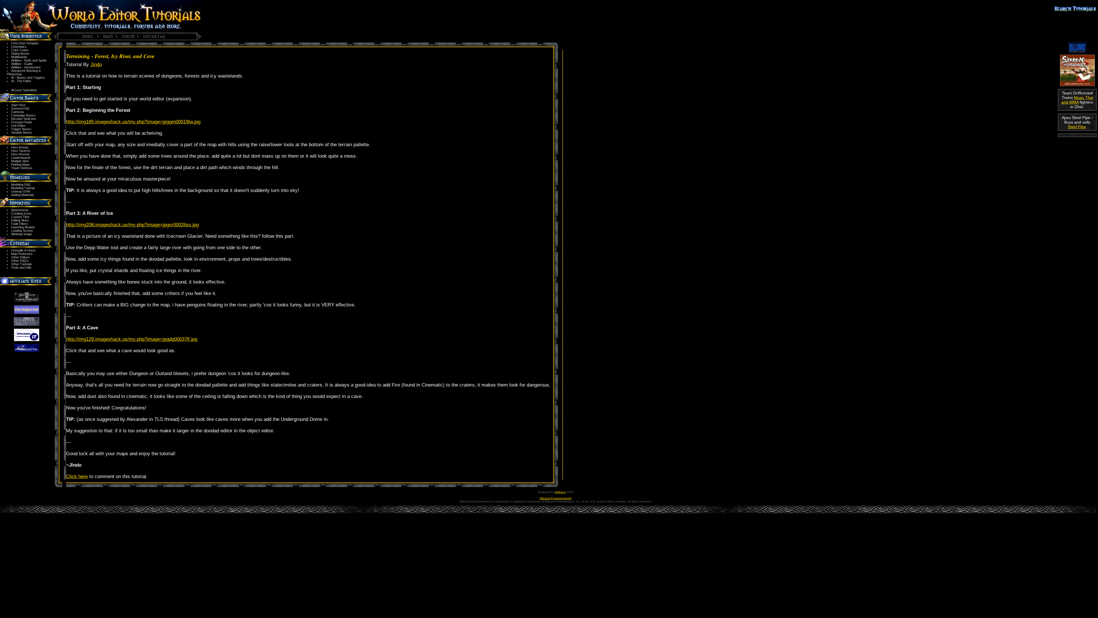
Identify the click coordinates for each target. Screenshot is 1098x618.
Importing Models (23, 227)
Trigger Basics (21, 129)
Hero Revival (20, 154)
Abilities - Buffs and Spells (29, 60)
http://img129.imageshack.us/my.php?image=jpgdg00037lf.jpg (131, 339)
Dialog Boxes (20, 53)
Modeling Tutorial (23, 188)
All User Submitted (24, 90)
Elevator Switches (23, 118)
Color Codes (20, 50)
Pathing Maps (20, 164)
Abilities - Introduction (26, 67)
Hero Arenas (20, 147)
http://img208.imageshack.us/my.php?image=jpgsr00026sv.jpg (132, 224)
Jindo (96, 64)
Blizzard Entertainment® (556, 498)
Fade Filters (19, 223)
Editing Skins (20, 220)
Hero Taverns (20, 150)
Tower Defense (21, 168)
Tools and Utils (21, 267)
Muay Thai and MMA (1077, 99)
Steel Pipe (1077, 126)
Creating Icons (21, 213)
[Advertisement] (1077, 158)
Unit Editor (18, 125)
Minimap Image (21, 234)
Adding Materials (22, 195)
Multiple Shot (20, 161)
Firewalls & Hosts (23, 250)
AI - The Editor (21, 81)
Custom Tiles (20, 217)
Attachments (20, 210)
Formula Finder (21, 122)
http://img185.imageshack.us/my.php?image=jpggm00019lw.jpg (133, 121)
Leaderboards (21, 157)
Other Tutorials (21, 264)
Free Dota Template (25, 43)
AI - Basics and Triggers (28, 77)
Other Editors (20, 257)
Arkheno (560, 492)
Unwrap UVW (20, 191)
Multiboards (19, 57)
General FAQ (20, 108)
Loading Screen (22, 230)
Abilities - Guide (22, 64)
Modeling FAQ (21, 184)
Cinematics (19, 46)
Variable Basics (21, 132)
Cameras (17, 112)
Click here (77, 476)
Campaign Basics (23, 115)
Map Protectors (22, 253)
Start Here (18, 105)
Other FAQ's (20, 260)
